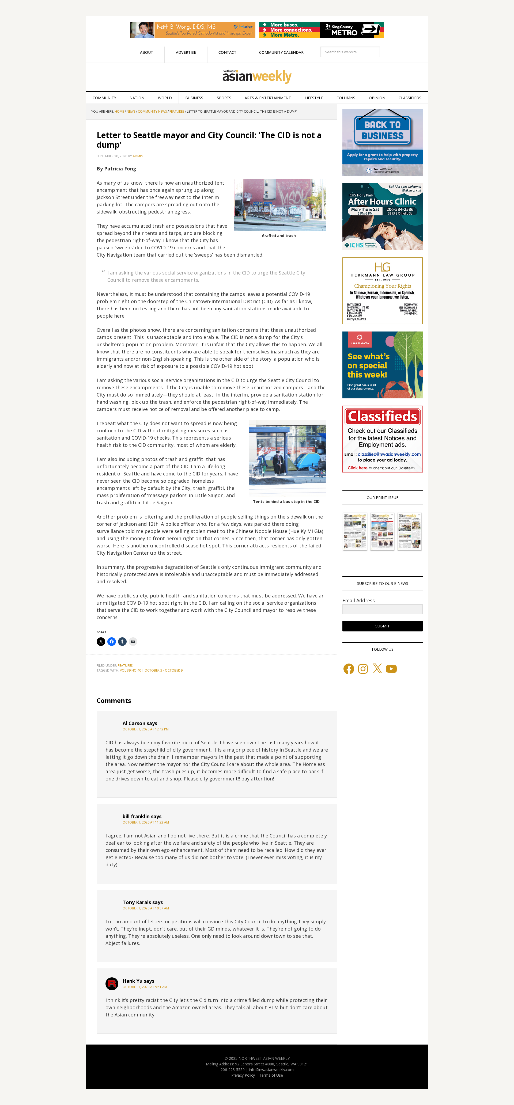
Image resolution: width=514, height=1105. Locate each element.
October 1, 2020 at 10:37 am (146, 908)
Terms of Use (271, 1075)
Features (125, 665)
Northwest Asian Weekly (257, 77)
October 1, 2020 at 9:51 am (145, 987)
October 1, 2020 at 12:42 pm (146, 729)
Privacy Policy (243, 1075)
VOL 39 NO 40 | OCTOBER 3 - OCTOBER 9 (151, 670)
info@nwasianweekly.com (271, 1069)
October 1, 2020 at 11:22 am (146, 822)
